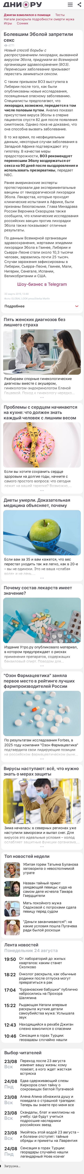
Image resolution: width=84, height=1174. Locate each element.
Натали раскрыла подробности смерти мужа (39, 19)
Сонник (22, 23)
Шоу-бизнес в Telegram (42, 284)
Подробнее (14, 306)
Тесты (60, 15)
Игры (8, 23)
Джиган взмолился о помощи (27, 15)
